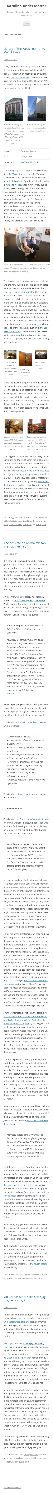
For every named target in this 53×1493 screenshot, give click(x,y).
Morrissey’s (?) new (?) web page (29, 600)
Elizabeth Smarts (15, 1357)
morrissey (27, 524)
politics (10, 1278)
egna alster (18, 1458)
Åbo (45, 517)
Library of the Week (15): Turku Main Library (24, 50)
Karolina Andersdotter (26, 6)
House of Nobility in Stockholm (19, 292)
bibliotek (7, 521)
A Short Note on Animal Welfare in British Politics (25, 545)
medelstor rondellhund (18, 1321)
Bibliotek (28, 517)
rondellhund (9, 1461)
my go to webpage (15, 184)
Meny (26, 23)
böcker (10, 1458)
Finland (30, 521)
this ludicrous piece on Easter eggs (21, 1185)
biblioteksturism (19, 521)
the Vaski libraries (17, 174)
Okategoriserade (31, 1454)
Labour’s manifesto (25, 794)
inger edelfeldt (30, 1458)
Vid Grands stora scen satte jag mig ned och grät (25, 1298)
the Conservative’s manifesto (30, 819)
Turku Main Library (20, 77)
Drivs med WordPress (12, 1487)
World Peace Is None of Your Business (30, 470)
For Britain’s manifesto (27, 722)
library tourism (15, 524)
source (11, 693)
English (27, 1274)
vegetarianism (20, 1278)
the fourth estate (38, 1263)
